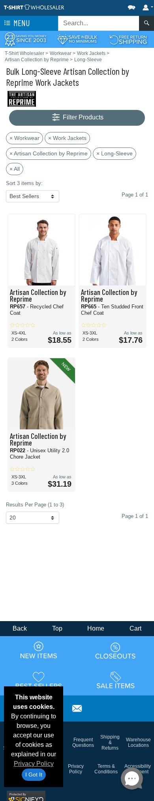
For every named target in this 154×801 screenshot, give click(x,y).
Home (95, 628)
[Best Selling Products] (38, 680)
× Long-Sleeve (114, 153)
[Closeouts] (115, 650)
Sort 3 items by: (24, 183)
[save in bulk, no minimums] (77, 39)
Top (57, 628)
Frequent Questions (83, 742)
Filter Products (82, 117)
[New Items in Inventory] (38, 650)
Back (20, 628)
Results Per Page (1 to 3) (35, 505)
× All (14, 169)
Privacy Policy (34, 763)
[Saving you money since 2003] (25, 39)
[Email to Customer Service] (77, 707)
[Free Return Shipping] (128, 39)
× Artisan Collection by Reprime (48, 153)
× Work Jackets (67, 138)
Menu (21, 23)
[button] (107, 5)
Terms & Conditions (106, 769)
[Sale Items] (115, 680)
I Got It (33, 774)
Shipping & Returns (110, 742)
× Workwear (24, 138)
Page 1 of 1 (135, 516)
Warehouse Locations (138, 742)
